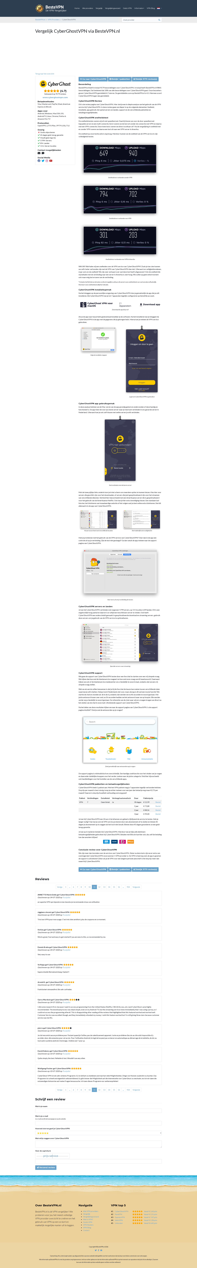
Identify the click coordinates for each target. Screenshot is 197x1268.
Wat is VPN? (88, 1219)
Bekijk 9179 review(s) (146, 79)
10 (89, 887)
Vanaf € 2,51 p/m (150, 1214)
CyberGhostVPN (121, 1211)
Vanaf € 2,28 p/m (150, 1220)
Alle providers (87, 8)
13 (104, 887)
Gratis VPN (127, 8)
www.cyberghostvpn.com (55, 97)
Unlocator (119, 1223)
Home (77, 8)
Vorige (59, 887)
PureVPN (118, 1214)
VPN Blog (151, 8)
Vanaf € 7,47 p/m (150, 1217)
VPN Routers (88, 1225)
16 (119, 887)
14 (109, 887)
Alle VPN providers (90, 1211)
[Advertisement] (98, 55)
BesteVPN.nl (40, 19)
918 (128, 887)
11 (94, 887)
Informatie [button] (138, 8)
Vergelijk (99, 8)
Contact (86, 1230)
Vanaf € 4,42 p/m (150, 1223)
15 (114, 887)
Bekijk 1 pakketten (120, 79)
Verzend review (47, 1167)
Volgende (136, 887)
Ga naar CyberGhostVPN (94, 79)
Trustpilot (66, 897)
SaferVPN (119, 1220)
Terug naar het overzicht (44, 74)
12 (99, 887)
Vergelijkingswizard (112, 8)
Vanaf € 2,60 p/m (150, 1211)
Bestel (158, 802)
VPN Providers (54, 19)
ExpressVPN (120, 1217)
